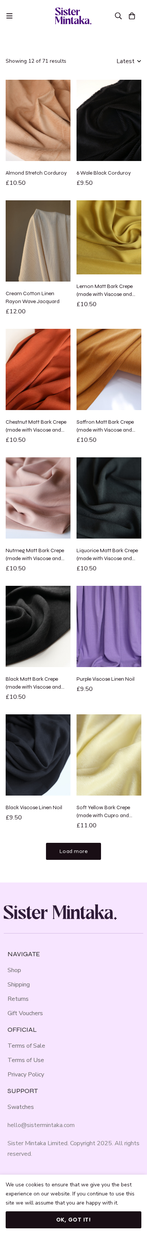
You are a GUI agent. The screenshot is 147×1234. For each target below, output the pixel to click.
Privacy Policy (26, 1074)
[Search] (118, 16)
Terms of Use (26, 1060)
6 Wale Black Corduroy (104, 173)
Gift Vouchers (25, 1013)
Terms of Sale (26, 1046)
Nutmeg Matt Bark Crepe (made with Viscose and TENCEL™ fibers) (35, 558)
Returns (18, 999)
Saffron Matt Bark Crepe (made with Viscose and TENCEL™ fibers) (105, 430)
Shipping (19, 984)
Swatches (21, 1107)
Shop (14, 970)
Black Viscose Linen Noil (34, 807)
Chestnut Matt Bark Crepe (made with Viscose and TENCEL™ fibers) (36, 430)
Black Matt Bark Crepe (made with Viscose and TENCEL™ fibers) (33, 687)
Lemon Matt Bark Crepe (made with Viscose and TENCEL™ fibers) (105, 294)
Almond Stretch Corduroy (36, 173)
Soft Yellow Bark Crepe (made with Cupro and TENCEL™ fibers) (103, 815)
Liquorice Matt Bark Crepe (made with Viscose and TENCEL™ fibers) (107, 558)
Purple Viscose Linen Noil (106, 679)
